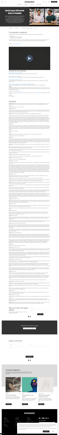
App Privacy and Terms (30, 421)
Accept (46, 431)
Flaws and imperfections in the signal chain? (15, 76)
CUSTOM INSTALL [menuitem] (39, 4)
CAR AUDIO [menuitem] (32, 4)
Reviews (16, 424)
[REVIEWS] (46, 2)
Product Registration (7, 421)
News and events (40, 393)
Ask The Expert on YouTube (17, 91)
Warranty (5, 424)
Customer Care (6, 419)
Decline (53, 431)
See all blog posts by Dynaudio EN (29, 328)
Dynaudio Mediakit (17, 421)
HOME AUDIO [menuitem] (19, 4)
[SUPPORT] (48, 2)
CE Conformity (29, 419)
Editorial (7, 393)
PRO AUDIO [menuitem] (26, 4)
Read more (8, 404)
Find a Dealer (17, 419)
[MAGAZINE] (43, 2)
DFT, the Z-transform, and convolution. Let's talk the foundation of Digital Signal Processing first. (22, 84)
